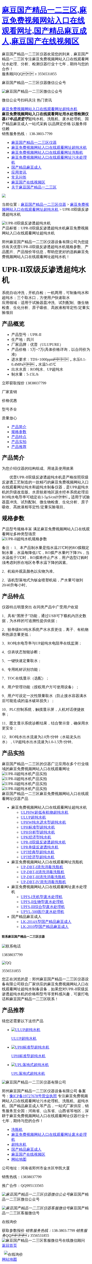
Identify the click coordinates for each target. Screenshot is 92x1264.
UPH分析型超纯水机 (38, 832)
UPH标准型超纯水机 (38, 827)
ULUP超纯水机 (33, 817)
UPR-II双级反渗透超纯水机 (43, 842)
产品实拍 (18, 442)
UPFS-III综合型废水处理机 (43, 907)
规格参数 (18, 432)
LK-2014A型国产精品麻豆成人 (46, 922)
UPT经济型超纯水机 (37, 857)
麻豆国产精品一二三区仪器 (34, 142)
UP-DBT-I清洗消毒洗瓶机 (42, 867)
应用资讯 (18, 172)
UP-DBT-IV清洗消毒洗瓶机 (43, 882)
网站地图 (18, 1159)
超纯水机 (18, 1144)
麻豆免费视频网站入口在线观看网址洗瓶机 (47, 152)
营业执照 (49, 1096)
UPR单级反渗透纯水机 (40, 847)
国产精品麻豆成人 (26, 167)
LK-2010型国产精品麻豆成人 (45, 927)
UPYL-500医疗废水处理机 (42, 912)
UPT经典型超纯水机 (37, 852)
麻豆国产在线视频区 (28, 182)
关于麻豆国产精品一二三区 (34, 187)
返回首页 (9, 1245)
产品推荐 (18, 447)
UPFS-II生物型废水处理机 (42, 902)
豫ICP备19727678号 (25, 1096)
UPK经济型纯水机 (36, 837)
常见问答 (18, 177)
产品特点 (18, 437)
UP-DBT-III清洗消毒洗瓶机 (43, 877)
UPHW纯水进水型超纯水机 (43, 822)
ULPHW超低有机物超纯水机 (44, 812)
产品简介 (18, 427)
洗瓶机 (17, 1130)
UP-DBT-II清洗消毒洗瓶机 (42, 872)
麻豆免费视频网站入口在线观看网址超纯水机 (39, 109)
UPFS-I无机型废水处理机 (42, 897)
